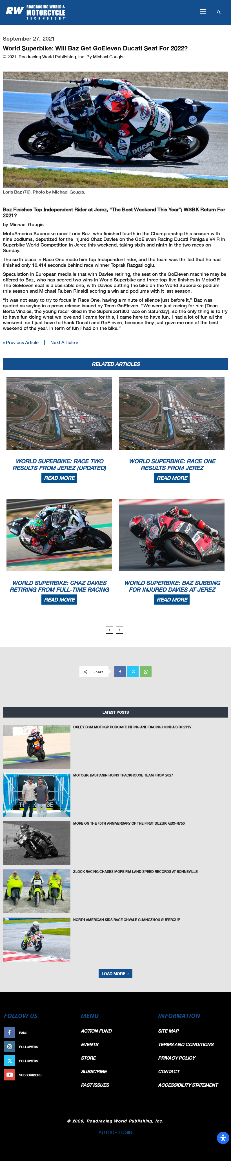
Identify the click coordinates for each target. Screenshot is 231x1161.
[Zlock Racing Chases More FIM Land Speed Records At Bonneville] (36, 891)
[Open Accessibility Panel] (223, 1138)
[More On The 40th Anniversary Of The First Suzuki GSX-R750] (36, 843)
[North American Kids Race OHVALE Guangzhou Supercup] (36, 940)
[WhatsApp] (146, 671)
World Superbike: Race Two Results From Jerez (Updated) (59, 464)
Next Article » (64, 342)
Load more (113, 973)
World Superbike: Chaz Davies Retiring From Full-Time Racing (59, 586)
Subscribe (64, 1075)
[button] (203, 11)
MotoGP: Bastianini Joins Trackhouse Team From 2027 (123, 775)
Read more (59, 478)
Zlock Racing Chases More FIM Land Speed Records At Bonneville (135, 871)
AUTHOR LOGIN (115, 1132)
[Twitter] (133, 671)
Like (69, 1033)
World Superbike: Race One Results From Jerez (172, 464)
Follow (66, 1047)
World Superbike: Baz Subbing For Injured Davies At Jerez (172, 586)
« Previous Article (21, 342)
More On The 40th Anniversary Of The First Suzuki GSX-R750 (129, 823)
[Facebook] (120, 671)
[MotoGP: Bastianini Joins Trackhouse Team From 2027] (36, 795)
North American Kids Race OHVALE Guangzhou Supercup (126, 920)
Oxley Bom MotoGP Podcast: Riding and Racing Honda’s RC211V (132, 727)
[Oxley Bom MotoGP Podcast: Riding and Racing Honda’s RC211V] (36, 747)
